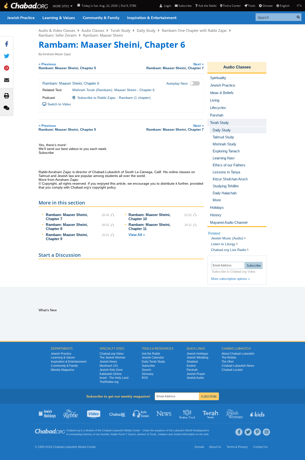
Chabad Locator (232, 370)
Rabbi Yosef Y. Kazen (123, 434)
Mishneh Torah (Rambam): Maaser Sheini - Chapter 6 (113, 90)
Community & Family (101, 17)
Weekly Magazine (62, 370)
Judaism (163, 434)
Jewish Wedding (197, 357)
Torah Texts (211, 413)
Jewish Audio (195, 377)
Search (146, 370)
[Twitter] (248, 432)
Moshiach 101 (109, 365)
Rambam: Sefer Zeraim (58, 35)
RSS (145, 377)
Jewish (177, 434)
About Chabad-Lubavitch (238, 353)
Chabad (106, 430)
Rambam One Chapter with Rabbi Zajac (194, 30)
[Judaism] (26, 5)
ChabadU (117, 413)
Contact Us (260, 447)
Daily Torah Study (153, 361)
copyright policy (103, 187)
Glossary (147, 374)
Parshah (192, 370)
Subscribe (148, 365)
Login (167, 6)
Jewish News (108, 361)
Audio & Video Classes (57, 30)
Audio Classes (92, 30)
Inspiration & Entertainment (151, 17)
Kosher (191, 365)
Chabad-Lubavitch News (238, 365)
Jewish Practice (21, 17)
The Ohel (228, 361)
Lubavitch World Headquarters (191, 430)
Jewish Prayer (196, 374)
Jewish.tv (94, 413)
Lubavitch (118, 430)
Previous (67, 66)
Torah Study (120, 30)
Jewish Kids (258, 413)
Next (175, 66)
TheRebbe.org (109, 382)
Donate (267, 6)
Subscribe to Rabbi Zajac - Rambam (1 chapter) (114, 98)
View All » (137, 235)
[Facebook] (239, 432)
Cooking (188, 413)
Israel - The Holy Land (114, 377)
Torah (152, 434)
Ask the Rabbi (207, 6)
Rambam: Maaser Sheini (103, 35)
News (164, 413)
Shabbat (192, 361)
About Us (215, 447)
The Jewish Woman (112, 357)
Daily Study (146, 30)
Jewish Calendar (153, 357)
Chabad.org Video (112, 353)
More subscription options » (230, 279)
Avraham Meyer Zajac (56, 54)
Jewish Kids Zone (111, 370)
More (217, 200)
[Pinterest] (257, 432)
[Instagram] (266, 432)
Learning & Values (58, 17)
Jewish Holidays (197, 353)
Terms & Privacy (237, 447)
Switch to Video (59, 104)
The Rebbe (229, 357)
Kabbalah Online (111, 374)
